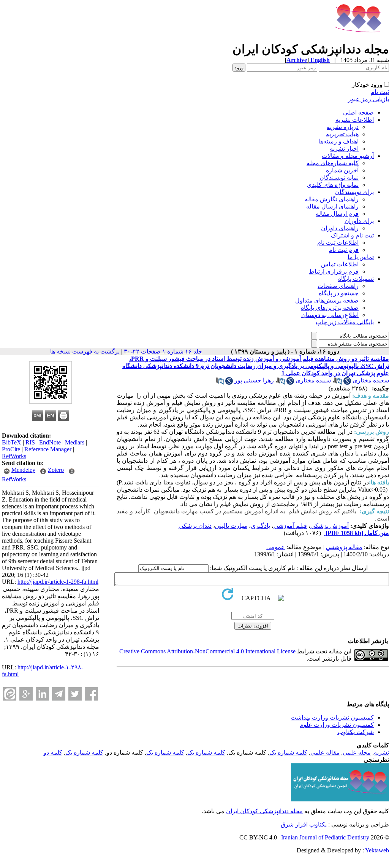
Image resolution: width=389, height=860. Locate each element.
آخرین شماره (342, 170)
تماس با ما (361, 257)
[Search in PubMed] (338, 382)
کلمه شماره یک (288, 752)
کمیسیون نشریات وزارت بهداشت (332, 717)
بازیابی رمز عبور (368, 99)
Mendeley (23, 470)
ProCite (11, 449)
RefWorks (14, 456)
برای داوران (359, 221)
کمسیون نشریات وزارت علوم (337, 724)
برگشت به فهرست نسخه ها (85, 351)
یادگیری (260, 525)
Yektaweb (377, 850)
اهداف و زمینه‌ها (338, 141)
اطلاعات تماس (340, 264)
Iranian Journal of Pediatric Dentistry (325, 837)
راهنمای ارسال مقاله (332, 206)
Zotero (56, 470)
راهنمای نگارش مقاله (332, 199)
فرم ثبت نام (344, 250)
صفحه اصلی (358, 112)
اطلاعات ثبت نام (338, 242)
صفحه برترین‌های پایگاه (330, 307)
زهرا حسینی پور (254, 380)
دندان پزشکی (195, 525)
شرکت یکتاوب (355, 732)
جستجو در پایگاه (339, 293)
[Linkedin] (42, 694)
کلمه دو (52, 752)
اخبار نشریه (344, 148)
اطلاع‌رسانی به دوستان (330, 315)
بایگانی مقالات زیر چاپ (345, 322)
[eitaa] (9, 694)
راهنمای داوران (340, 228)
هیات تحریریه (342, 134)
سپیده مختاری (313, 380)
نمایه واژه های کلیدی (333, 185)
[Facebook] (91, 694)
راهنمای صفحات (338, 286)
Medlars (74, 442)
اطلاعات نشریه (354, 119)
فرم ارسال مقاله (337, 213)
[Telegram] (58, 694)
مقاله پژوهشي (344, 547)
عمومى (275, 547)
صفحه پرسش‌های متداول (327, 300)
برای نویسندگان (354, 192)
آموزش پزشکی (329, 525)
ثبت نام (380, 92)
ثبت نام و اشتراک (352, 235)
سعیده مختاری (371, 380)
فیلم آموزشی (290, 525)
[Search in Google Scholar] (347, 382)
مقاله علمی (325, 752)
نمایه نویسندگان (339, 177)
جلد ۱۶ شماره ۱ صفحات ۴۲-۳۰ (163, 351)
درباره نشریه (343, 127)
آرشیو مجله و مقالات (348, 156)
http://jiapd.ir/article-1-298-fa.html (57, 581)
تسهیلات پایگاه (356, 279)
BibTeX (11, 442)
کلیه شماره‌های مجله (333, 163)
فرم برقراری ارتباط (334, 271)
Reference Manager (47, 449)
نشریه (381, 752)
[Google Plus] (26, 694)
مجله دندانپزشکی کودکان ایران (264, 811)
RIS (30, 442)
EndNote (50, 442)
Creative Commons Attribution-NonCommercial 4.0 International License (207, 651)
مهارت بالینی (231, 525)
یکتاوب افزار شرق (304, 824)
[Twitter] (75, 694)
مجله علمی (357, 752)
